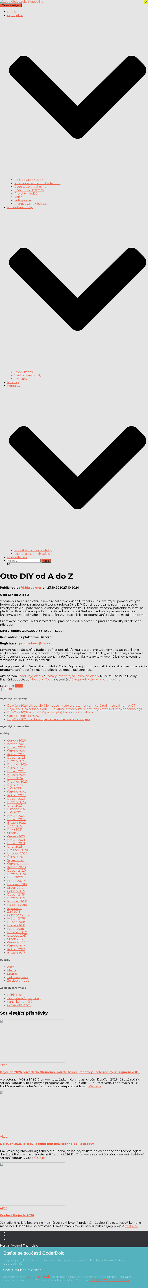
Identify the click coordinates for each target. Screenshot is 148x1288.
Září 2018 (13, 911)
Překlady (20, 379)
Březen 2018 (16, 925)
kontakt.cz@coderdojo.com (109, 1280)
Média (11, 970)
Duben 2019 (16, 894)
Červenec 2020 (18, 863)
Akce (19, 685)
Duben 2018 (16, 922)
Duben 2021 (16, 843)
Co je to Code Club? (28, 180)
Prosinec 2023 (17, 781)
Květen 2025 (16, 754)
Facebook (10, 1233)
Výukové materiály (28, 375)
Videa (18, 197)
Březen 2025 (16, 761)
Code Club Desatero (29, 190)
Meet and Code (41, 679)
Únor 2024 (15, 778)
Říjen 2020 (15, 857)
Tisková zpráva (17, 977)
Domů (11, 12)
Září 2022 (14, 812)
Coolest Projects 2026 (23, 716)
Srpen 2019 (15, 887)
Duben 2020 (16, 870)
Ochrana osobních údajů (32, 553)
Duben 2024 (16, 771)
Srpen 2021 (15, 833)
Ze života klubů (18, 980)
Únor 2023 (15, 805)
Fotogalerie (22, 200)
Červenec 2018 (18, 915)
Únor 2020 (15, 877)
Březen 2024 (16, 774)
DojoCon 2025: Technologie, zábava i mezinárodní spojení (48, 719)
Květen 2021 (16, 839)
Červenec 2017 (18, 942)
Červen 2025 (16, 751)
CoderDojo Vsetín (30, 676)
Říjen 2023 (15, 785)
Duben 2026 (16, 747)
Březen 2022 (16, 822)
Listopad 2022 (17, 809)
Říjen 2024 (15, 768)
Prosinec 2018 (17, 901)
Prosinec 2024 (17, 764)
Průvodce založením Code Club (37, 183)
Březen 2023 (16, 802)
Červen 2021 (16, 836)
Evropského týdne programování (95, 679)
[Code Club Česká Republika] (21, 1)
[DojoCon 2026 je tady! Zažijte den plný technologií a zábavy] (32, 1133)
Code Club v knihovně (30, 186)
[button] (77, 176)
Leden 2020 (16, 881)
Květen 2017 (16, 949)
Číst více (94, 1086)
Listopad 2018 (17, 905)
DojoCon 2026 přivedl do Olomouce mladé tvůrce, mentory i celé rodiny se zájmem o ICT (71, 705)
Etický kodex (23, 372)
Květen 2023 (16, 795)
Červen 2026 (16, 740)
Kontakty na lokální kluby (33, 550)
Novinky (13, 382)
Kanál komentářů (19, 1001)
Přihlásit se (14, 995)
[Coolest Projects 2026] (32, 1204)
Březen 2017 (16, 952)
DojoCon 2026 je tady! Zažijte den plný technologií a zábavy (50, 712)
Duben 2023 (16, 798)
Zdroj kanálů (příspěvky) (24, 998)
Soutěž (12, 974)
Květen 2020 (16, 867)
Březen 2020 (16, 874)
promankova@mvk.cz (36, 643)
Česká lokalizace (19, 1005)
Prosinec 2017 (17, 932)
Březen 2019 (16, 898)
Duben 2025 (16, 757)
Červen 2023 (16, 792)
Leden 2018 (15, 928)
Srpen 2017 (15, 939)
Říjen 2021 (14, 829)
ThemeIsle (30, 1245)
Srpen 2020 (15, 860)
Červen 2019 (16, 891)
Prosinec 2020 (17, 850)
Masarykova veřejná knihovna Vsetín (73, 676)
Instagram (10, 1240)
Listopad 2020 (17, 853)
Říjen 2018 (14, 908)
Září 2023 (14, 788)
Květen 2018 (16, 918)
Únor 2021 (14, 846)
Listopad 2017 (17, 935)
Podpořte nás (17, 557)
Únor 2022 (15, 826)
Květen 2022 (16, 816)
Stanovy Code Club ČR (30, 204)
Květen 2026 (16, 744)
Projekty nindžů (25, 193)
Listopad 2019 (17, 884)
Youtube (10, 1237)
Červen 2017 (16, 946)
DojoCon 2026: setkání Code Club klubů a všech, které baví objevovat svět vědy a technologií (74, 709)
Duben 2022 (16, 819)
